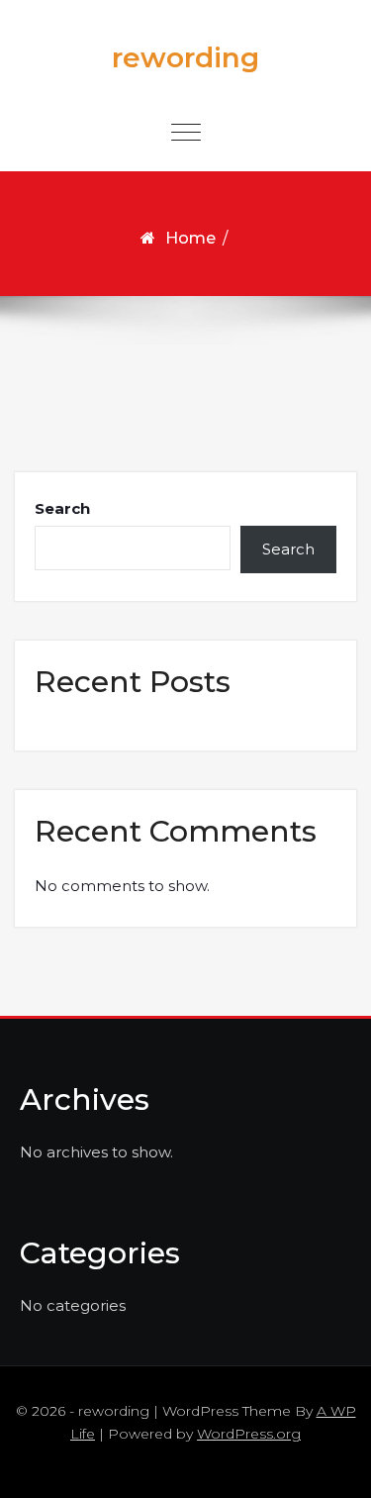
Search (62, 508)
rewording (185, 57)
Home (190, 238)
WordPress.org (249, 1434)
